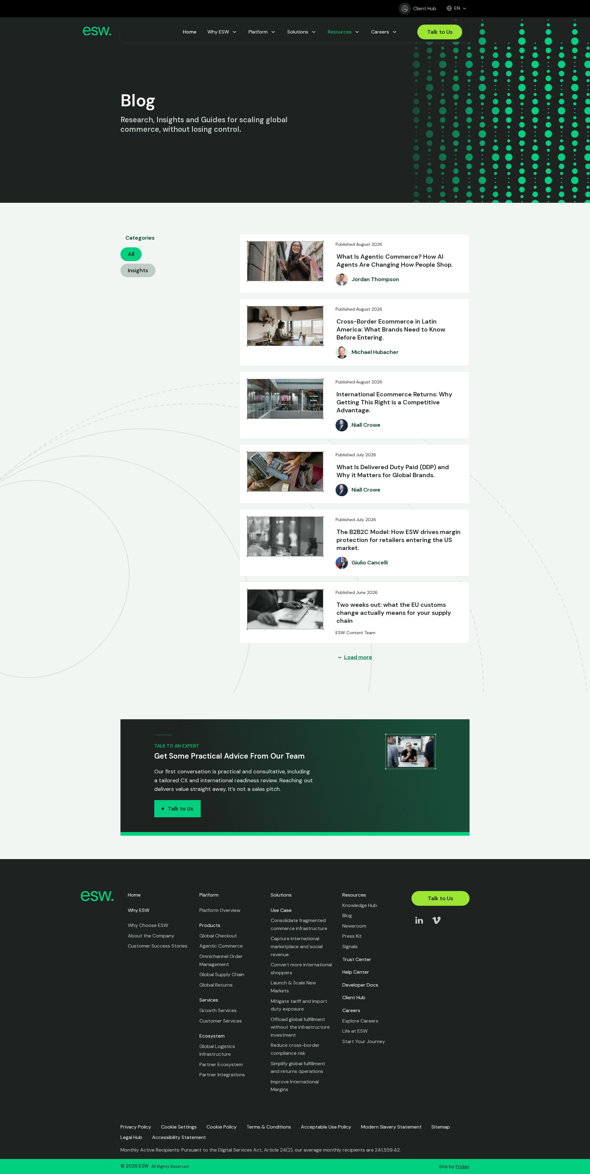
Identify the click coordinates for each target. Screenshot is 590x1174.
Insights (138, 270)
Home (134, 895)
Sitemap (440, 1127)
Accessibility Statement (179, 1137)
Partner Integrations (222, 1074)
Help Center (355, 972)
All (131, 254)
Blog (347, 915)
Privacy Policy (135, 1127)
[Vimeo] (436, 926)
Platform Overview (219, 910)
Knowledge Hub (359, 905)
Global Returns (216, 985)
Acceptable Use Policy (326, 1127)
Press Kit (352, 936)
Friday (463, 1166)
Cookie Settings (179, 1127)
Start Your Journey (363, 1041)
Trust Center (356, 959)
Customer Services (220, 1021)
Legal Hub (131, 1137)
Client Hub (424, 8)
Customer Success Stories (157, 946)
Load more (358, 657)
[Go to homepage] (97, 32)
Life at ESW (355, 1031)
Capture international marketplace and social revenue (297, 946)
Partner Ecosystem (221, 1064)
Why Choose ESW (148, 925)
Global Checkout (218, 936)
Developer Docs (360, 985)
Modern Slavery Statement (391, 1127)
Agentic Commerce (221, 946)
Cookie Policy (221, 1127)
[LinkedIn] (419, 926)
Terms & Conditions (268, 1127)
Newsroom (354, 926)
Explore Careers (360, 1021)
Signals (350, 946)
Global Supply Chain (221, 974)
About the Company (151, 936)
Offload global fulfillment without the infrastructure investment (300, 1027)
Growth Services (218, 1010)
